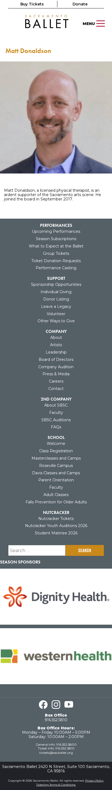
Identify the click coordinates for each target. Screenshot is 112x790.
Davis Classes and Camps (56, 472)
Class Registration (56, 450)
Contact (56, 388)
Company (56, 331)
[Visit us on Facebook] (43, 704)
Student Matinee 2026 (56, 533)
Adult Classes (56, 494)
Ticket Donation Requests (56, 260)
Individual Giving (56, 291)
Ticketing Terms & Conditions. (56, 784)
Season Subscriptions (56, 238)
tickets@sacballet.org (56, 753)
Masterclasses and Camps (56, 458)
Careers (56, 381)
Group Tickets (56, 253)
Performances (56, 225)
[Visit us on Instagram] (56, 704)
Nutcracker (56, 512)
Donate (80, 4)
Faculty (56, 412)
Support (56, 278)
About (56, 337)
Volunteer (56, 313)
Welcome (56, 443)
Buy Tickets (32, 4)
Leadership (56, 352)
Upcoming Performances (56, 231)
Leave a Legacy (56, 306)
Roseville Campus (56, 465)
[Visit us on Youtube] (68, 704)
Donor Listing (56, 299)
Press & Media (56, 373)
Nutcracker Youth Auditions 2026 (56, 525)
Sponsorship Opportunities (56, 284)
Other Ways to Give (56, 320)
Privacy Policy (94, 780)
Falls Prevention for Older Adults (56, 502)
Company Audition (56, 366)
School (56, 437)
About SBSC (56, 405)
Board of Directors (56, 359)
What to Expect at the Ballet (56, 246)
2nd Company (56, 399)
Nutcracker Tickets (56, 518)
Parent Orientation (56, 480)
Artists (56, 344)
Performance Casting (56, 267)
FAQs (56, 427)
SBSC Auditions (56, 419)
